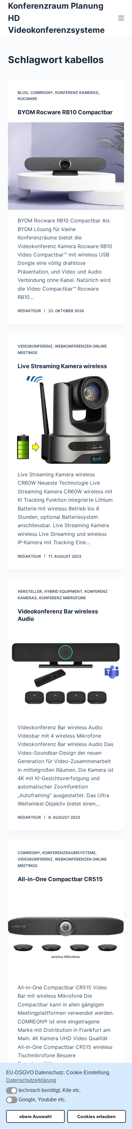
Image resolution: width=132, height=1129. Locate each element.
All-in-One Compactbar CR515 (60, 879)
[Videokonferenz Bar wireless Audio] (66, 673)
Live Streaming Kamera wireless (62, 366)
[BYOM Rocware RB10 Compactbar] (66, 166)
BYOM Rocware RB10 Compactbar (65, 112)
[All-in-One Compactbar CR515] (66, 933)
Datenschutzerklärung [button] (31, 1080)
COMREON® (41, 92)
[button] (11, 1090)
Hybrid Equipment (63, 591)
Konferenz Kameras (76, 92)
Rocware (27, 98)
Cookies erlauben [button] (96, 1116)
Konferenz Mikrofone (62, 597)
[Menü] (121, 18)
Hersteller (30, 591)
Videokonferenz (35, 346)
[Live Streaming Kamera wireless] (66, 420)
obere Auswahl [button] (35, 1116)
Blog (23, 92)
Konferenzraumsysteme (68, 852)
